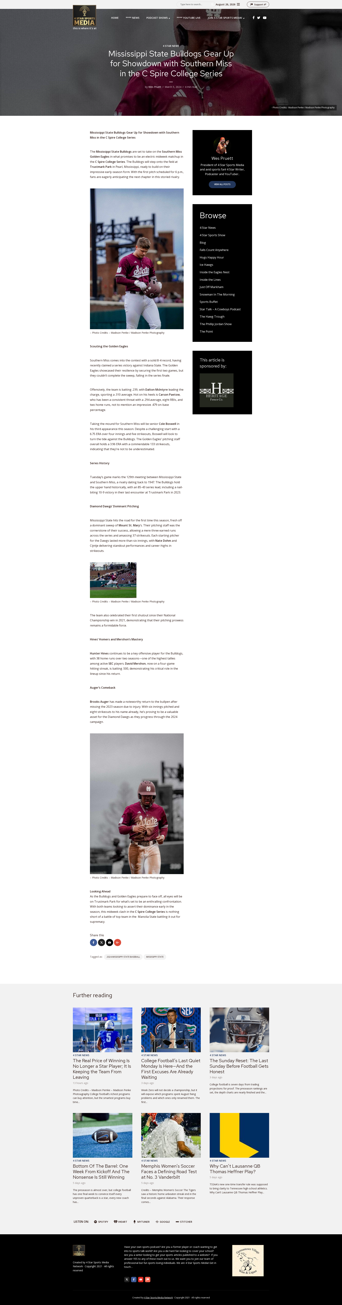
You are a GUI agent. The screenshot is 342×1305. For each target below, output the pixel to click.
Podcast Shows (157, 17)
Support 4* (260, 4)
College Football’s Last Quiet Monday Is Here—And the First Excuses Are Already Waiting (170, 1069)
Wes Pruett (154, 87)
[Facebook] (133, 1279)
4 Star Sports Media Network (158, 1297)
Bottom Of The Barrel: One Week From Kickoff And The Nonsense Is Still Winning (101, 1171)
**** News (132, 17)
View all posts (222, 184)
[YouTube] (140, 1279)
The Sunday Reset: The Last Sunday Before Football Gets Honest (239, 1066)
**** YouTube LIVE (189, 17)
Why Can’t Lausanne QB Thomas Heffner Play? (235, 1169)
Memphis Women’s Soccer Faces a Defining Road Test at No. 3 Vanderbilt (169, 1171)
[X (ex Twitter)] (126, 1279)
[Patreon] (147, 1279)
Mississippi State (155, 956)
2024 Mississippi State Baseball (123, 956)
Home (115, 17)
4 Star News (171, 46)
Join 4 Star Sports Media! (225, 17)
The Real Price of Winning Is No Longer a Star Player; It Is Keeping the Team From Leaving (102, 1069)
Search (212, 4)
